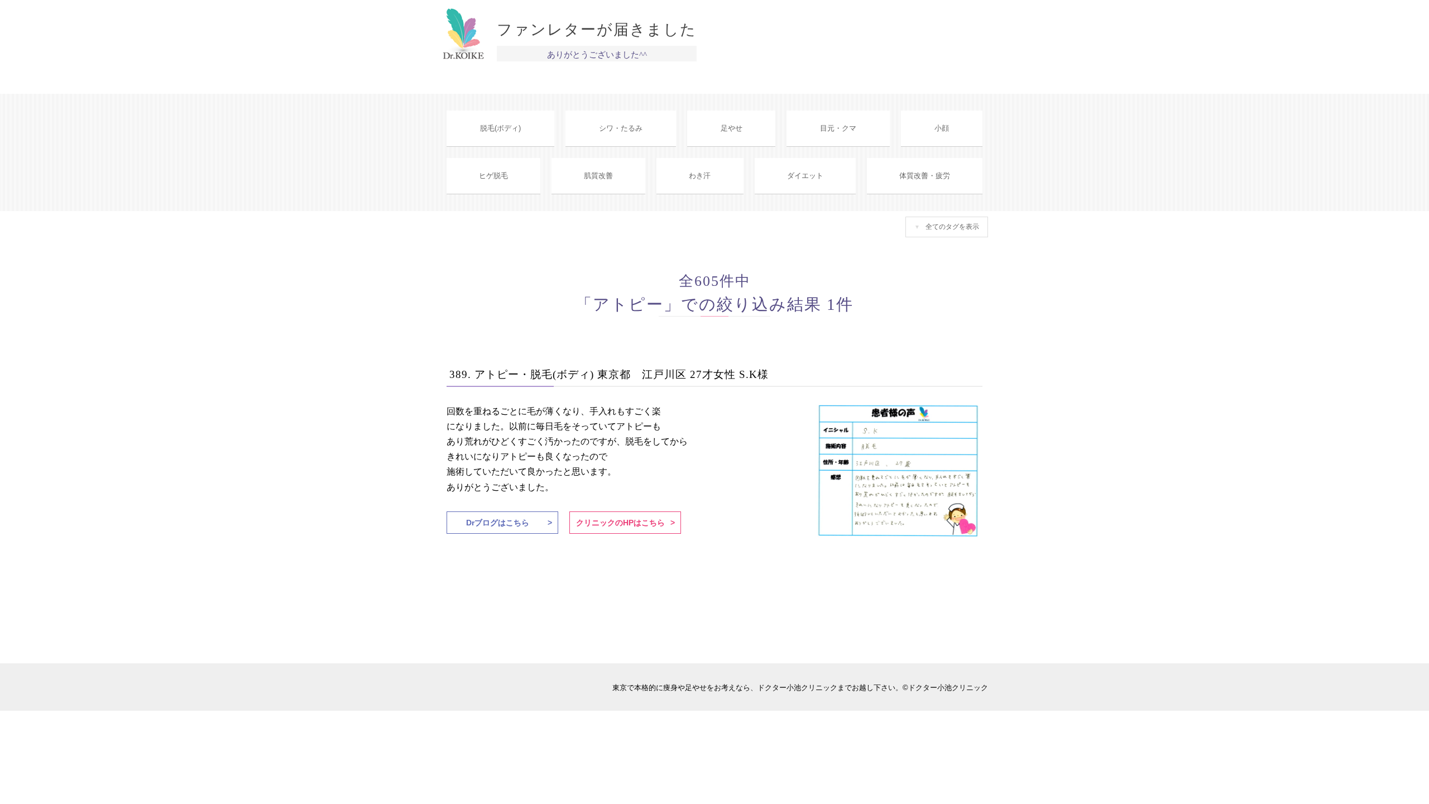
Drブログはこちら (497, 522)
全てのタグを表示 (952, 227)
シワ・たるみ (620, 128)
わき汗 (700, 175)
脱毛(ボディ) (500, 128)
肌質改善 (598, 175)
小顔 (941, 128)
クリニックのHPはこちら (620, 522)
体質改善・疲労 (924, 175)
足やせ (731, 128)
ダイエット (805, 175)
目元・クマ (838, 128)
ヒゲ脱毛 (493, 175)
